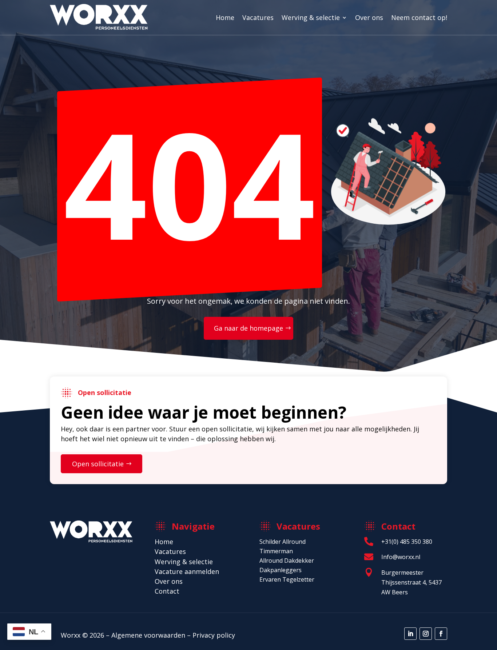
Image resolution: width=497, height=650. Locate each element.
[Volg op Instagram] (426, 633)
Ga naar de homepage (248, 328)
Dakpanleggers (280, 570)
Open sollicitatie (98, 463)
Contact (167, 591)
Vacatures (258, 17)
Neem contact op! (419, 17)
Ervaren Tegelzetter (286, 579)
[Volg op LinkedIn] (410, 633)
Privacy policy (213, 635)
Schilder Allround (282, 542)
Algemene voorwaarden (148, 635)
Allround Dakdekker (286, 561)
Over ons (369, 17)
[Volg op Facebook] (441, 633)
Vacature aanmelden (187, 571)
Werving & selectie (311, 17)
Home (225, 17)
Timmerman (276, 551)
